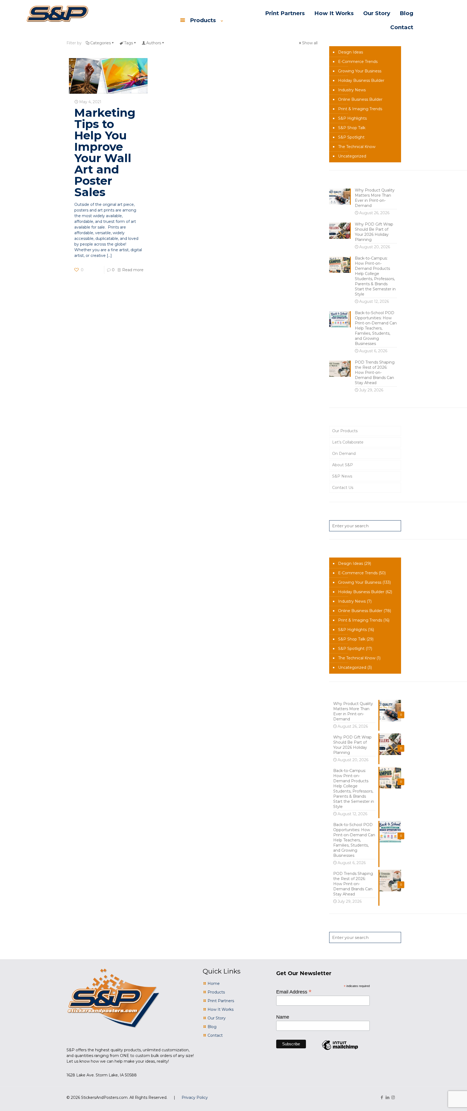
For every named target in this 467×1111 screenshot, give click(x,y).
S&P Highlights (352, 118)
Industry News (352, 90)
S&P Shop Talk (351, 127)
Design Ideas (350, 52)
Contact (215, 1035)
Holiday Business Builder (361, 80)
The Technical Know (356, 146)
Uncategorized (352, 156)
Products (216, 992)
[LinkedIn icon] (387, 1097)
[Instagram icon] (393, 1097)
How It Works (221, 1009)
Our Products (345, 430)
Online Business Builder (360, 99)
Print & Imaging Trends (360, 108)
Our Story (217, 1018)
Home (214, 983)
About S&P (342, 464)
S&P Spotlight (351, 137)
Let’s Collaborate (347, 442)
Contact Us (342, 487)
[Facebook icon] (382, 1097)
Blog (212, 1026)
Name (282, 1017)
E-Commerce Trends (358, 61)
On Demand (344, 453)
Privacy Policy (195, 1097)
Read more (133, 269)
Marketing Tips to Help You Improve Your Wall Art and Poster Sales (104, 152)
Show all (310, 43)
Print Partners (221, 1000)
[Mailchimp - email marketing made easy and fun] (340, 1050)
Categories (100, 43)
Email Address (294, 991)
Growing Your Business (359, 71)
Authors (153, 43)
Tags (128, 43)
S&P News (342, 476)
